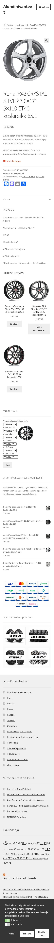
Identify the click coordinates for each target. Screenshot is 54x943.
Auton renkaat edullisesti (19, 878)
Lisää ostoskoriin (39, 328)
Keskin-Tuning (38, 858)
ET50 (31, 858)
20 (48, 843)
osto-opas (36, 490)
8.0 (20, 843)
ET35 (10, 858)
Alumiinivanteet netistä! (19, 692)
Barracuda (18, 854)
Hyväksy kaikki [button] (42, 934)
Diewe (48, 854)
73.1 (34, 849)
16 (35, 843)
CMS (36, 854)
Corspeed (41, 854)
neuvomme (20, 494)
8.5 (24, 843)
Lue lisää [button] (24, 916)
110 (23, 176)
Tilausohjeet (13, 753)
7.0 (37, 176)
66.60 (22, 849)
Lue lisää (14, 323)
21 (4, 849)
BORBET (28, 854)
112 (47, 849)
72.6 (30, 849)
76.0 (38, 849)
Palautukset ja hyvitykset (19, 731)
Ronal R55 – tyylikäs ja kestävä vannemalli (28, 805)
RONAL (6, 179)
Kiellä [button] (11, 934)
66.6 (18, 849)
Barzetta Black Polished (19, 789)
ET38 (14, 859)
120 (11, 854)
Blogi (9, 697)
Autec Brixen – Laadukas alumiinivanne (26, 794)
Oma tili (11, 720)
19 (45, 843)
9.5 (29, 843)
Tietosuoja (12, 742)
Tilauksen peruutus (16, 748)
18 (41, 843)
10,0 (32, 843)
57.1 (6, 849)
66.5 (14, 849)
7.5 (15, 843)
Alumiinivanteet (17, 9)
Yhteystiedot (13, 765)
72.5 (25, 849)
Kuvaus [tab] (6, 199)
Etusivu (10, 25)
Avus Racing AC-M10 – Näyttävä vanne (25, 800)
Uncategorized (21, 25)
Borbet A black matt (17, 811)
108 (42, 849)
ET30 (5, 858)
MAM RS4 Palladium (16, 816)
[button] (46, 40)
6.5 (8, 843)
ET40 (41, 176)
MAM (46, 858)
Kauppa (11, 714)
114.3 (6, 854)
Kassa (10, 709)
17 (27, 176)
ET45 (25, 858)
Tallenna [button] (27, 934)
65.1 (33, 176)
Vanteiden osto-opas (17, 759)
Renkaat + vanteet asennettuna (22, 737)
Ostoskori (12, 725)
